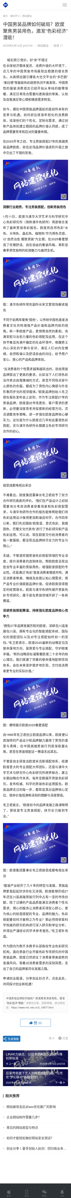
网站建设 (43, 45)
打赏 (62, 1038)
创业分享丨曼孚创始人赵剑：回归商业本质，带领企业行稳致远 (37, 1148)
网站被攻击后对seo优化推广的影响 (31, 1106)
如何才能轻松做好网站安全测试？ (30, 1138)
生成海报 (13, 1039)
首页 (5, 16)
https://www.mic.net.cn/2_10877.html (32, 1007)
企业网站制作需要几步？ (24, 1117)
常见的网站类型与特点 (22, 1127)
